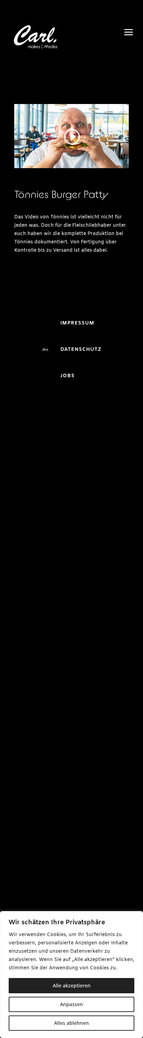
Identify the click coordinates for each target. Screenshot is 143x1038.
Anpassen (71, 1004)
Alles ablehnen (71, 1023)
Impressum (77, 323)
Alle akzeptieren (72, 985)
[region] (71, 974)
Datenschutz (80, 349)
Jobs (67, 376)
